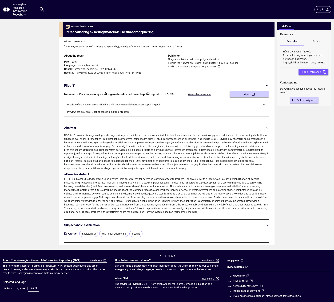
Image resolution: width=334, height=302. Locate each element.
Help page (233, 260)
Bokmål (8, 288)
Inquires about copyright (246, 290)
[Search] (42, 9)
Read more (96, 260)
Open (247, 94)
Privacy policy (240, 281)
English (34, 288)
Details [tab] (286, 25)
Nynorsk (21, 288)
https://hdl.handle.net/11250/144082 (95, 69)
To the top (169, 255)
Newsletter (239, 275)
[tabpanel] (304, 57)
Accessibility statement (245, 286)
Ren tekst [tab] (292, 41)
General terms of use (199, 94)
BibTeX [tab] (316, 41)
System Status (235, 267)
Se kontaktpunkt (306, 100)
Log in (320, 9)
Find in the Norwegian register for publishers (192, 66)
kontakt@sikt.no (292, 296)
